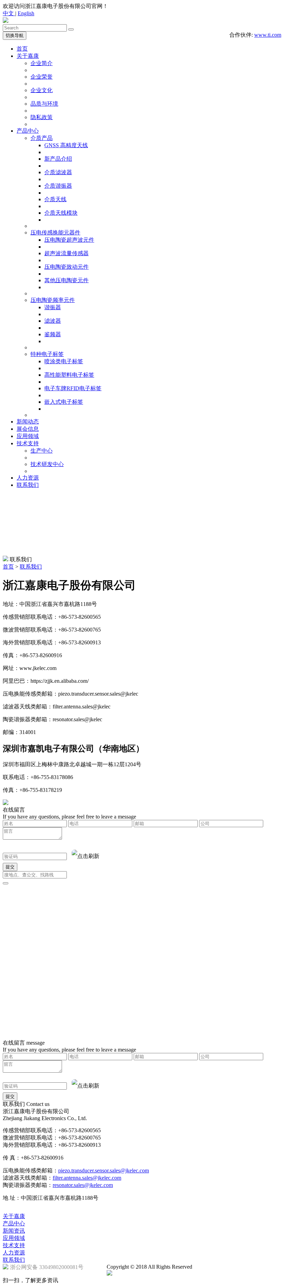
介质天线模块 (61, 213)
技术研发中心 (47, 464)
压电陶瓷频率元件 (52, 300)
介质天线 (55, 199)
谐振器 (52, 307)
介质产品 (41, 138)
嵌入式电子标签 (63, 402)
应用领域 (28, 436)
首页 (22, 49)
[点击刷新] (85, 856)
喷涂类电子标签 (63, 361)
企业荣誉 (41, 77)
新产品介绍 (58, 159)
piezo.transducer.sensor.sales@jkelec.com (103, 1170)
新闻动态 (28, 421)
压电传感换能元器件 (55, 232)
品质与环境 (44, 104)
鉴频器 (52, 334)
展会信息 (28, 429)
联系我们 (28, 485)
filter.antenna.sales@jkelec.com (87, 1178)
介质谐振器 (58, 186)
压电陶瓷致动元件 (66, 267)
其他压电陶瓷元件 (66, 280)
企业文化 (41, 90)
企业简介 (41, 63)
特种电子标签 (47, 354)
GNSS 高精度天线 (66, 145)
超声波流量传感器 (66, 253)
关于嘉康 (28, 56)
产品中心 (28, 131)
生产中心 (41, 451)
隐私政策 (41, 117)
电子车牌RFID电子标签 (72, 388)
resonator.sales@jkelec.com (83, 1185)
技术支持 (28, 443)
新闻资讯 (14, 1231)
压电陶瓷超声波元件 (69, 240)
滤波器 (52, 321)
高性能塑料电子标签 (69, 375)
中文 (9, 13)
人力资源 (28, 478)
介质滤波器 (58, 172)
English (26, 13)
